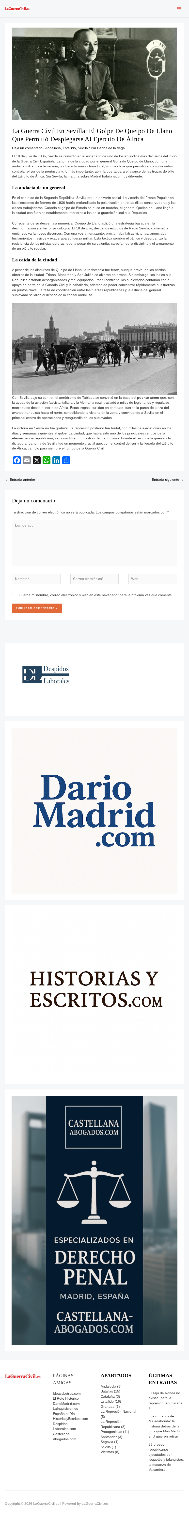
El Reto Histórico (66, 1398)
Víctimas (107, 1452)
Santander (109, 1437)
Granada (107, 1406)
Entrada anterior (20, 479)
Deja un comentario (27, 148)
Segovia (107, 1442)
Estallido (69, 148)
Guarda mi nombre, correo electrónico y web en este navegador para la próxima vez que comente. (96, 595)
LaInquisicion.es (65, 1408)
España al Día (64, 1414)
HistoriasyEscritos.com (70, 1419)
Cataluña (108, 1396)
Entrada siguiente (168, 479)
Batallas (107, 1391)
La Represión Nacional (118, 1411)
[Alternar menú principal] (179, 9)
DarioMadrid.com (66, 1404)
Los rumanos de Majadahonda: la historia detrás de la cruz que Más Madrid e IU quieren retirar (165, 1426)
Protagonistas (111, 1432)
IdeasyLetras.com (67, 1393)
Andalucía (53, 148)
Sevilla (83, 148)
